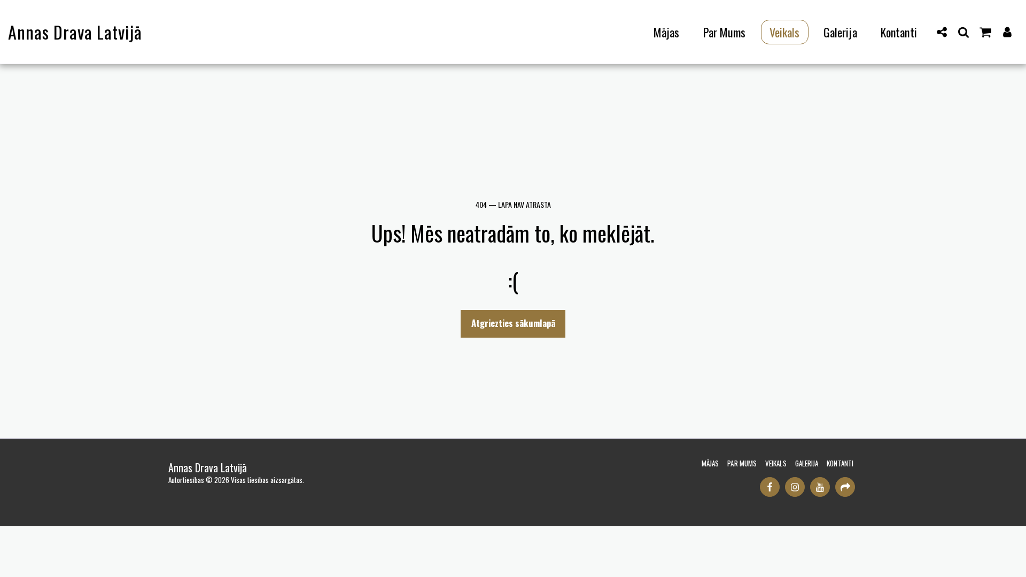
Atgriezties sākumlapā (513, 323)
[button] (942, 32)
